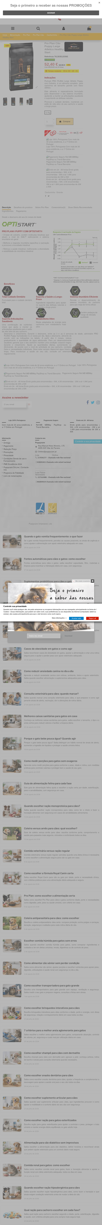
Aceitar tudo (76, 618)
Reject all (92, 618)
